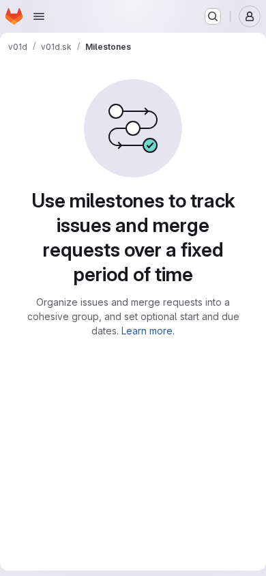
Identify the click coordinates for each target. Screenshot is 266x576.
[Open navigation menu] (39, 16)
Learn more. (148, 330)
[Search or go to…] (213, 16)
